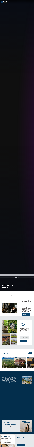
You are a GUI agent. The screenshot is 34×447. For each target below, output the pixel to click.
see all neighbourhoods (20, 394)
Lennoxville (16, 413)
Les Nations (4, 413)
